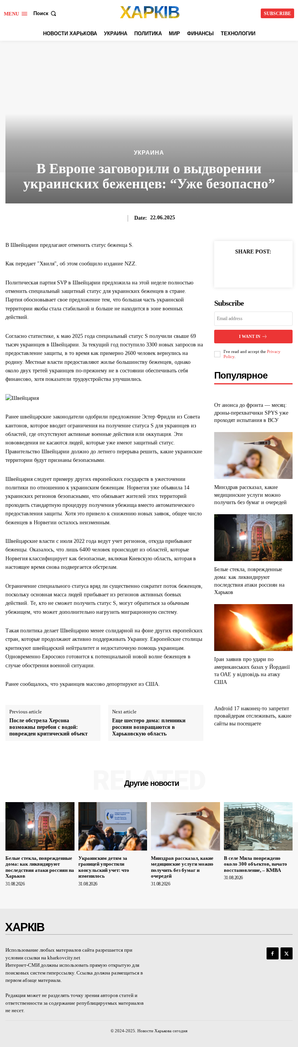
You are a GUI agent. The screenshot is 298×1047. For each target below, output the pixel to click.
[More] (271, 269)
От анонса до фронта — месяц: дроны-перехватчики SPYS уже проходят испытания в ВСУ (251, 412)
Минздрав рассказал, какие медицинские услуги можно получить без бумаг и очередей (250, 494)
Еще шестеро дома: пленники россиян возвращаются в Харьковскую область (148, 727)
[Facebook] (235, 269)
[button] (45, 13)
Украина (149, 152)
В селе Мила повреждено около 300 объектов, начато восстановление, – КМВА (255, 864)
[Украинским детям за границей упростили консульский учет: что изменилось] (112, 826)
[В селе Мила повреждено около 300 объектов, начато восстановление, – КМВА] (258, 826)
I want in (249, 336)
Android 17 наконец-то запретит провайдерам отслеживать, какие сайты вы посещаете (252, 716)
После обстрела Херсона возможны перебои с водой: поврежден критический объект (48, 727)
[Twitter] (253, 269)
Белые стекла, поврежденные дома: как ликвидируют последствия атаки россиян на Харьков (39, 867)
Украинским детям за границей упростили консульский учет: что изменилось (103, 867)
